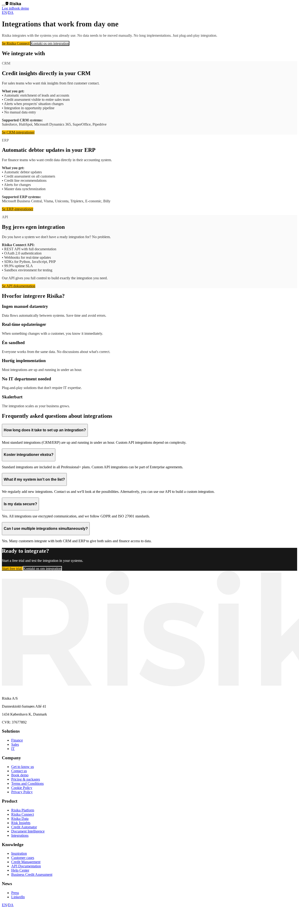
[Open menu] (4, 5)
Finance (17, 740)
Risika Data (19, 819)
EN (4, 13)
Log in (7, 8)
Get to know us (22, 767)
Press (15, 893)
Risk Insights (20, 823)
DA (11, 13)
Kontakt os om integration (50, 43)
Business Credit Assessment (31, 874)
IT (13, 749)
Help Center (20, 870)
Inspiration (19, 853)
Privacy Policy (22, 792)
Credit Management (25, 862)
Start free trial (12, 569)
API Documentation (26, 866)
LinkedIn (18, 897)
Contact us (19, 771)
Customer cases (22, 858)
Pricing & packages (25, 779)
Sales (15, 744)
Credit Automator (24, 827)
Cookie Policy (21, 788)
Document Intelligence (28, 831)
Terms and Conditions (27, 783)
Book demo (20, 8)
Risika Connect (22, 814)
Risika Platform (22, 810)
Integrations (19, 835)
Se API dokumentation (18, 286)
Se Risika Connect (16, 43)
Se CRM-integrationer (18, 132)
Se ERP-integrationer (17, 209)
